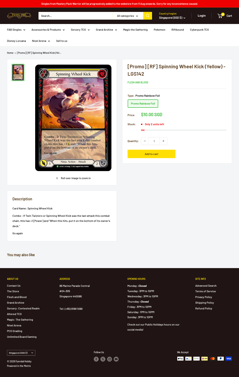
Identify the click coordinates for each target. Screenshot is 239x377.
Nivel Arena (39, 40)
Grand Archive (104, 29)
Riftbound (177, 29)
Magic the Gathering (135, 29)
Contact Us (13, 285)
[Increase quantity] (163, 141)
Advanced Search (206, 285)
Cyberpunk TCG (199, 29)
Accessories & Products (46, 29)
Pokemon (159, 29)
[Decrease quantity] (145, 141)
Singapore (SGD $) (18, 352)
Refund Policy (203, 308)
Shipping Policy (204, 302)
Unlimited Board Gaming (22, 336)
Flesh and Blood (138, 82)
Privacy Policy (203, 297)
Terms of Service (205, 291)
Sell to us (61, 40)
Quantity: (133, 141)
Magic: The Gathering (20, 319)
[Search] (147, 16)
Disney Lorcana (16, 40)
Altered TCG (14, 314)
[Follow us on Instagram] (109, 359)
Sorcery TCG (78, 29)
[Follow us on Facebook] (96, 359)
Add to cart (151, 153)
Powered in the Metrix (19, 365)
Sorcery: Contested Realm (23, 308)
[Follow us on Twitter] (102, 359)
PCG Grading (14, 331)
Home (10, 52)
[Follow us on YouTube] (116, 359)
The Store (13, 291)
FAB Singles (14, 29)
